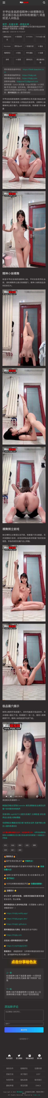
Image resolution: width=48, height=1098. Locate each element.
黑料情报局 (20, 1092)
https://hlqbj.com (29, 78)
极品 (12, 845)
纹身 (27, 845)
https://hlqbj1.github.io (17, 924)
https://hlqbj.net (29, 75)
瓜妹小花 (5, 32)
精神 (20, 845)
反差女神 (13, 24)
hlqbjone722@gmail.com (27, 81)
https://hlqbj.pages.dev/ (17, 918)
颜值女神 (24, 24)
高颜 (20, 850)
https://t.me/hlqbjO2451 (17, 946)
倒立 (5, 845)
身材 (5, 850)
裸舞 (34, 845)
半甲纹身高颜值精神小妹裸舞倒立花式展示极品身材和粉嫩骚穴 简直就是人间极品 (24, 835)
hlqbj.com (36, 1095)
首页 (4, 24)
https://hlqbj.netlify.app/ (17, 913)
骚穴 (12, 850)
